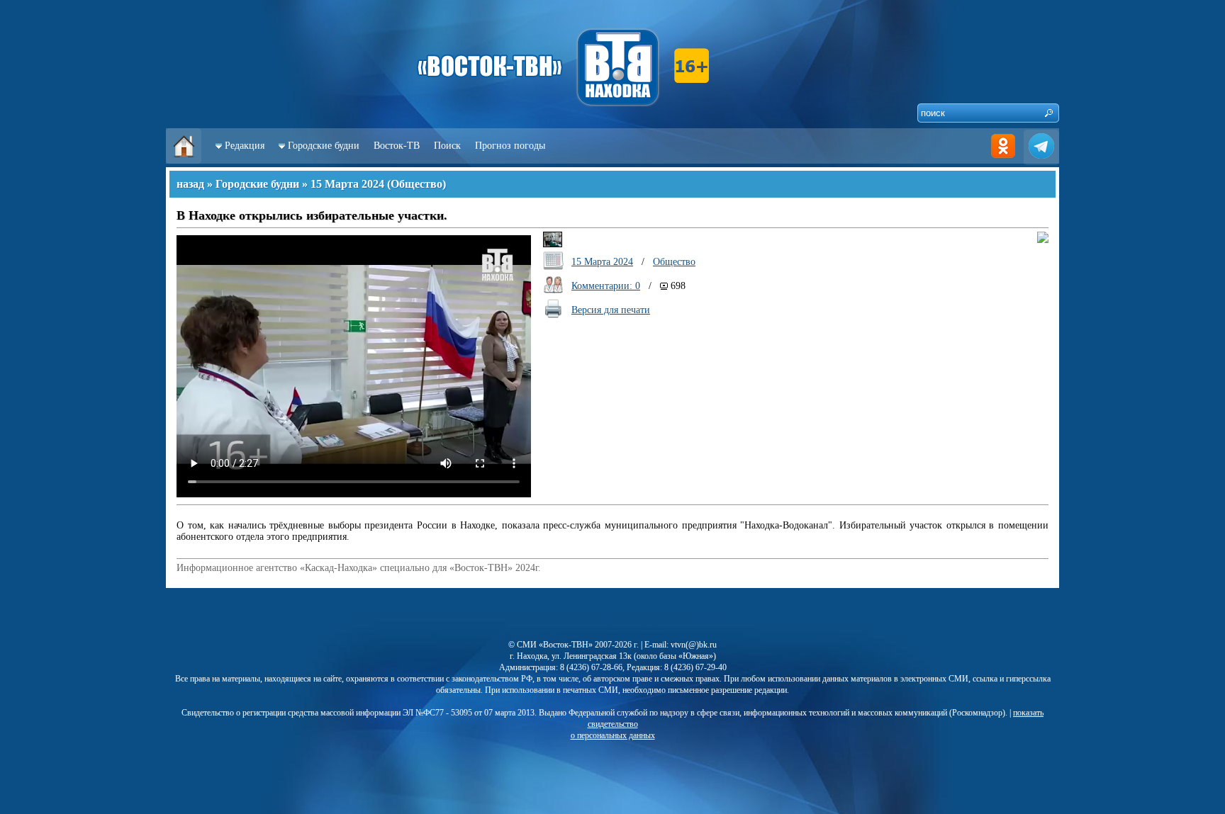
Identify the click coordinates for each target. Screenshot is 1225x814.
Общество (416, 184)
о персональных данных (613, 735)
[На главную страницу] (183, 160)
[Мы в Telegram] (1041, 160)
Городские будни (323, 145)
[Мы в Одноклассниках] (1003, 160)
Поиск (447, 145)
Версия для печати (610, 310)
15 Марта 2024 (347, 184)
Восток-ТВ (397, 145)
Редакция (244, 145)
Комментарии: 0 (605, 286)
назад (190, 184)
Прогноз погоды (510, 145)
